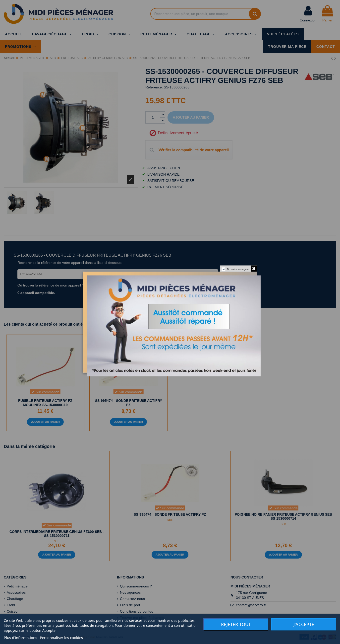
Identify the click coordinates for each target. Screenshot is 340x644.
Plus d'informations (20, 637)
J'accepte (303, 624)
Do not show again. (238, 269)
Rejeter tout (236, 624)
